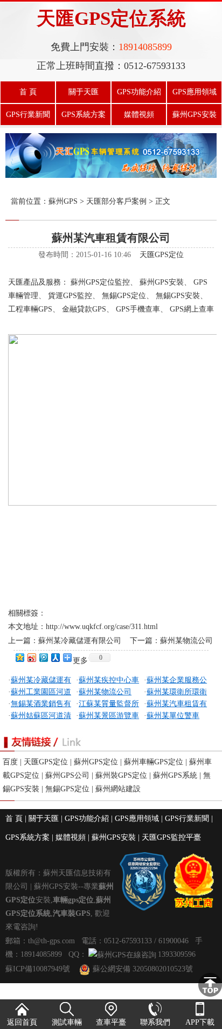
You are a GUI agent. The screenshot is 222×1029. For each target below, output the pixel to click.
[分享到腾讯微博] (43, 657)
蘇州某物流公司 (186, 641)
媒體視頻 (139, 115)
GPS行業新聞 (28, 115)
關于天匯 (83, 92)
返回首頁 (22, 1022)
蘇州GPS (63, 201)
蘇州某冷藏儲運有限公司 (79, 641)
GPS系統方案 (83, 115)
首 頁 (28, 92)
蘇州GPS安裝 (194, 115)
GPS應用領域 (194, 92)
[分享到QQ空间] (19, 657)
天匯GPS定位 (162, 255)
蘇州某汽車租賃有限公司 (111, 238)
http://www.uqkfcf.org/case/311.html (102, 627)
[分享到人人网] (55, 657)
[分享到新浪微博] (31, 657)
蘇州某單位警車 (173, 716)
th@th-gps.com (51, 941)
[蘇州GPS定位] (111, 175)
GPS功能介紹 (139, 92)
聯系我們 (155, 1022)
